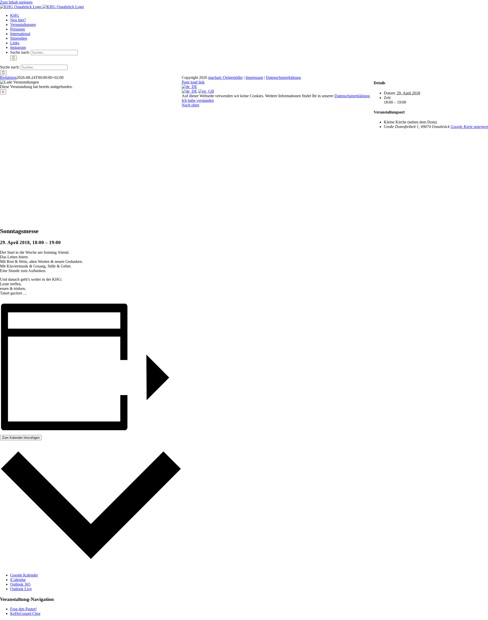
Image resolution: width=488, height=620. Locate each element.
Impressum (254, 77)
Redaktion (8, 77)
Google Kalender (24, 575)
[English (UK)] (206, 91)
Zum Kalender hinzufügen (21, 438)
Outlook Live (21, 589)
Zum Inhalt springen (16, 2)
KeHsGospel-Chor (25, 613)
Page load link (193, 82)
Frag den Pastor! (23, 609)
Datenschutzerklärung (283, 77)
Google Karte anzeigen (469, 126)
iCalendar (18, 579)
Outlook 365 (20, 584)
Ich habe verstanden (198, 100)
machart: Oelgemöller (225, 77)
